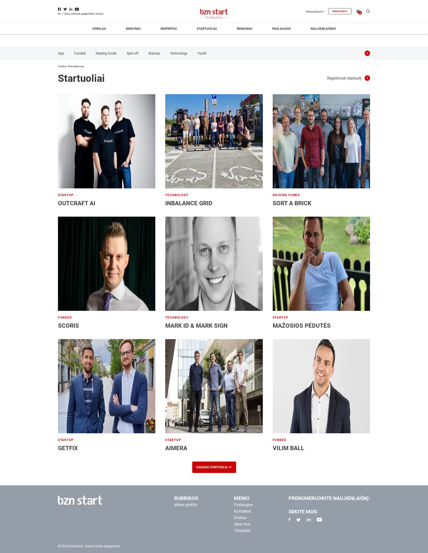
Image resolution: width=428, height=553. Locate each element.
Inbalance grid (189, 203)
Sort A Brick (292, 203)
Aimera (176, 448)
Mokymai (133, 28)
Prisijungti (339, 11)
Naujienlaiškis (323, 28)
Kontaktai (242, 511)
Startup (154, 53)
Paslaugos (281, 28)
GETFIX (68, 448)
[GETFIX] (106, 386)
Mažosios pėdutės (302, 325)
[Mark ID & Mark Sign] (214, 264)
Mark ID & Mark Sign (196, 325)
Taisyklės (242, 530)
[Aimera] (214, 386)
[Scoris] (106, 264)
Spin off (132, 53)
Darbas (240, 517)
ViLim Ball (288, 448)
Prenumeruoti (315, 11)
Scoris (68, 325)
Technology (178, 53)
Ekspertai (168, 28)
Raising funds (106, 53)
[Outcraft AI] (106, 141)
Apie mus (242, 524)
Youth (202, 53)
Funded (80, 53)
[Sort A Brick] (321, 141)
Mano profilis (185, 504)
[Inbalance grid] (214, 141)
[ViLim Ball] (321, 386)
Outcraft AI (76, 203)
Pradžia (62, 66)
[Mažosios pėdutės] (321, 264)
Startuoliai (207, 28)
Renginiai (244, 28)
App (61, 53)
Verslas (99, 28)
